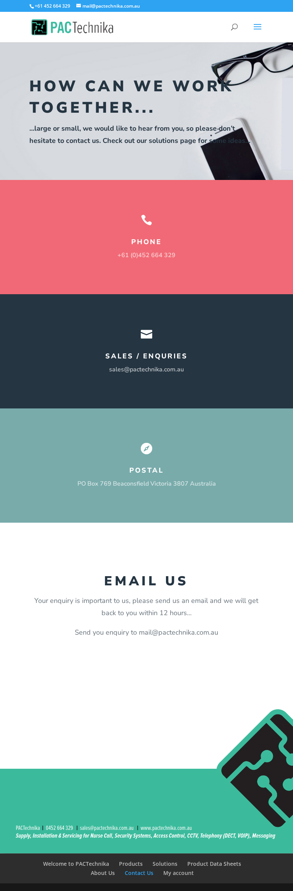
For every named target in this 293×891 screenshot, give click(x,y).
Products (131, 863)
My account (178, 872)
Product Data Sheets (214, 863)
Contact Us (139, 872)
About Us (103, 872)
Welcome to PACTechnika (76, 863)
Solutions (165, 863)
